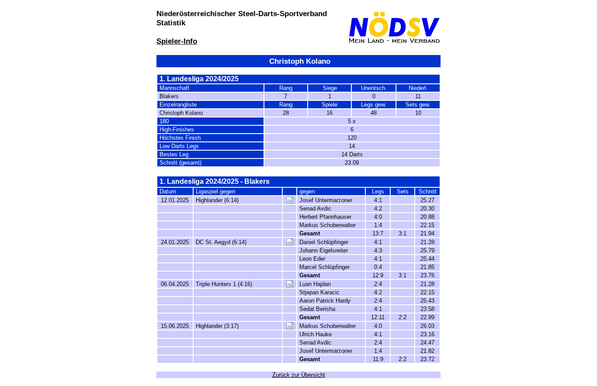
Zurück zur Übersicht (298, 375)
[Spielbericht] (289, 201)
